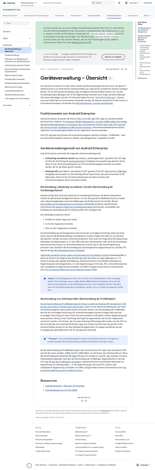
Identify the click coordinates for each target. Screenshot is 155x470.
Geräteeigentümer (77, 161)
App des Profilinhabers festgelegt (66, 362)
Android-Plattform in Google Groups (89, 447)
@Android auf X (81, 432)
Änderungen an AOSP (81, 42)
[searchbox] (16, 23)
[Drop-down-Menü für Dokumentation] (37, 3)
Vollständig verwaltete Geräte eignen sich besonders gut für (66, 255)
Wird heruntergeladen (44, 439)
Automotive (133, 15)
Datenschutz (90, 465)
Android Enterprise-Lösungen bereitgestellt (94, 103)
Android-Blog (80, 439)
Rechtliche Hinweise (67, 465)
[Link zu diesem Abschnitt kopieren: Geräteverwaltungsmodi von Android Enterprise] (110, 148)
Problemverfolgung (122, 451)
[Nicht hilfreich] (126, 69)
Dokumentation (27, 3)
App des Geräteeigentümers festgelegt (67, 250)
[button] (14, 38)
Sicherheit (59, 15)
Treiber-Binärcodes (42, 451)
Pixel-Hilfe (119, 436)
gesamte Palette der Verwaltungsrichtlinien (74, 207)
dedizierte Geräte (101, 255)
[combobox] (103, 3)
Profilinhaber (121, 171)
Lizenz (80, 465)
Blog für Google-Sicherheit (85, 443)
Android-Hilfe (120, 432)
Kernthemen (76, 15)
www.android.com (122, 439)
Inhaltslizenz (105, 411)
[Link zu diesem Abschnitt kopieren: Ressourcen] (59, 380)
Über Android (40, 465)
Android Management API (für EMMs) (61, 390)
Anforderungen (41, 436)
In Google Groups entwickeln (86, 451)
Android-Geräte (114, 15)
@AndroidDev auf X (83, 436)
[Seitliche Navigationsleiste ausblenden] (29, 465)
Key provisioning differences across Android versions (68, 270)
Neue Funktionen (10, 15)
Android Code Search (52, 3)
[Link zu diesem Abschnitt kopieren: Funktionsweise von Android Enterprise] (97, 113)
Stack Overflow (121, 447)
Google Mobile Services (124, 443)
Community (52, 465)
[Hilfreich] (122, 69)
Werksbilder (40, 447)
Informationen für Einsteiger (36, 15)
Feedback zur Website (107, 465)
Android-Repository (42, 432)
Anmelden (148, 3)
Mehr (146, 15)
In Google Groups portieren (85, 455)
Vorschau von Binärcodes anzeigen (48, 443)
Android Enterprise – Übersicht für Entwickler (65, 386)
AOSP (42, 69)
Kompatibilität (94, 15)
